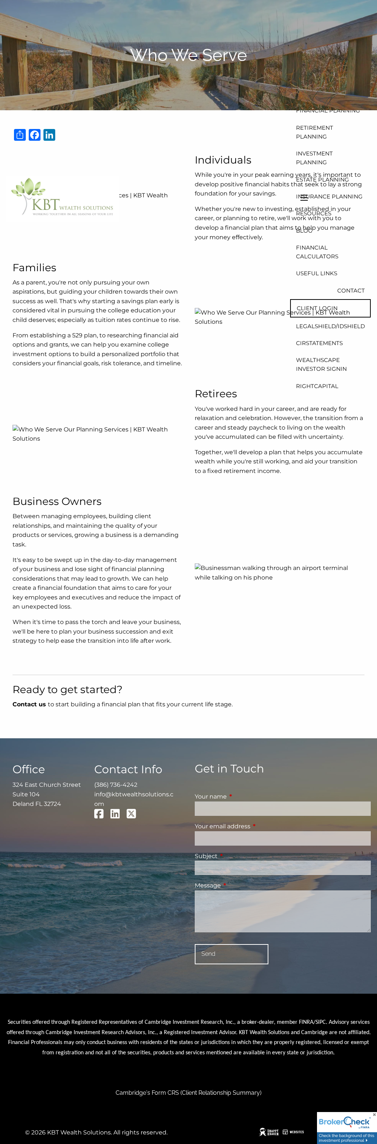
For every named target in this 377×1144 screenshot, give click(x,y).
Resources (313, 213)
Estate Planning (322, 179)
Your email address (253, 826)
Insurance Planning (329, 196)
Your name (241, 796)
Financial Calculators (317, 252)
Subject (237, 856)
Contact (351, 290)
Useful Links (316, 273)
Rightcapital (317, 386)
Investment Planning (314, 158)
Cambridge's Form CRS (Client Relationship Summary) (188, 1092)
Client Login (317, 308)
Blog (304, 230)
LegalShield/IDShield (330, 326)
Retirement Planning (314, 132)
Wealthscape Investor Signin (321, 364)
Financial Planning (328, 110)
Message (238, 885)
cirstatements (319, 343)
